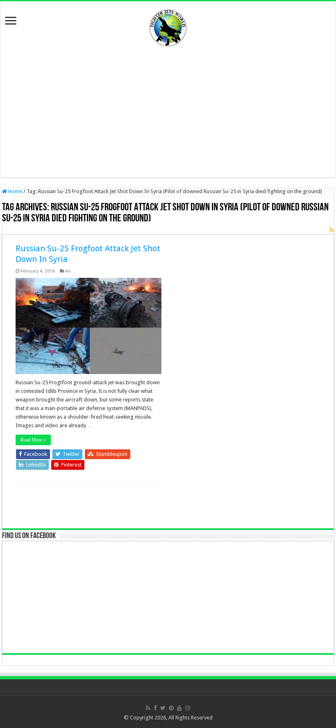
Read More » (33, 440)
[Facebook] (155, 708)
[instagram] (187, 708)
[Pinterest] (171, 708)
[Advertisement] (168, 111)
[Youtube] (179, 708)
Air (68, 271)
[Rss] (148, 708)
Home (14, 191)
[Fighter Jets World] (168, 26)
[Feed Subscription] (331, 230)
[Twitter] (162, 708)
